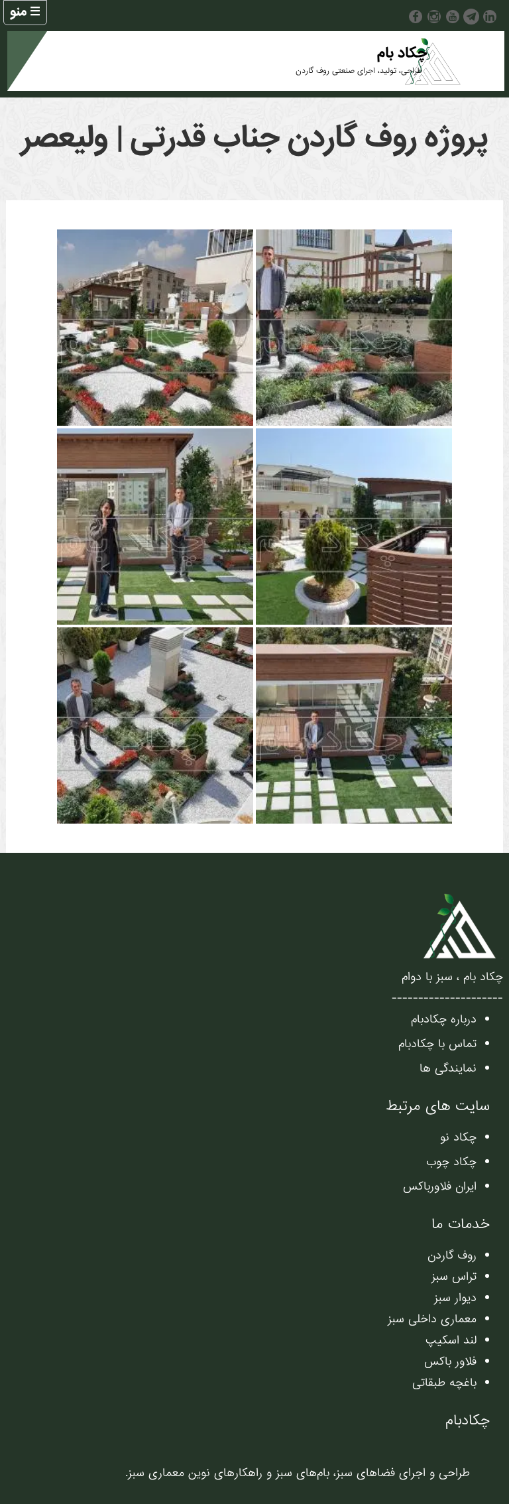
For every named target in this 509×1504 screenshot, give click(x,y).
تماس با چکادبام (437, 1044)
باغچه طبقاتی (444, 1383)
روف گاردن (452, 1256)
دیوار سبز (455, 1298)
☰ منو (25, 12)
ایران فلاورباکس (440, 1187)
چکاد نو (458, 1138)
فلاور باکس (450, 1362)
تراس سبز (454, 1277)
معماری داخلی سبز (432, 1319)
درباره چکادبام (444, 1020)
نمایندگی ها (448, 1069)
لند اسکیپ (451, 1340)
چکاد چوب (451, 1162)
